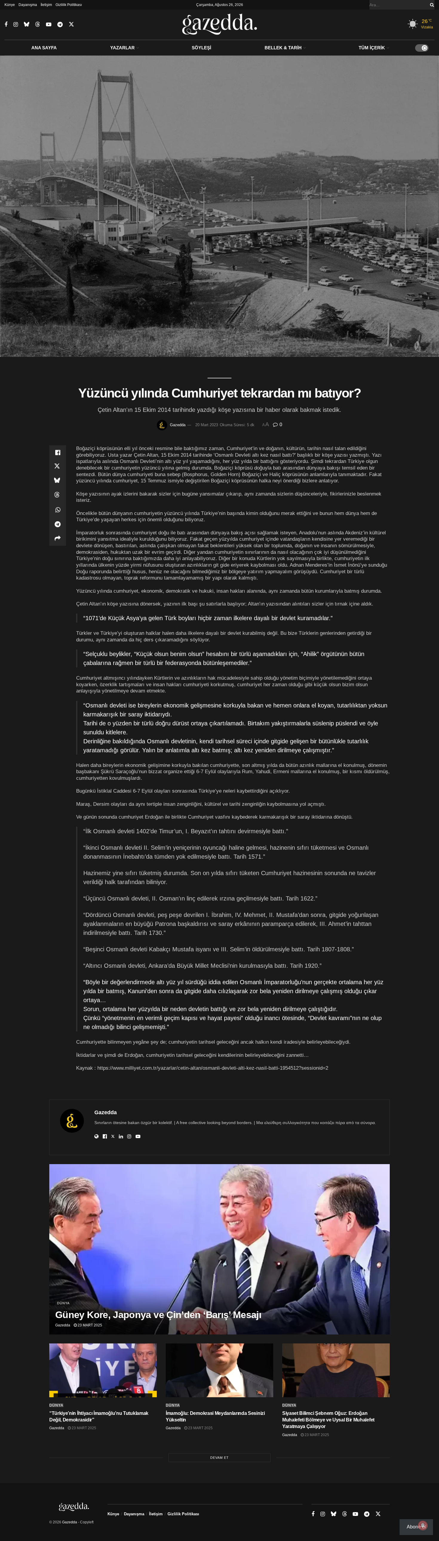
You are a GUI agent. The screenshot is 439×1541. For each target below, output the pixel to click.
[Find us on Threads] (37, 24)
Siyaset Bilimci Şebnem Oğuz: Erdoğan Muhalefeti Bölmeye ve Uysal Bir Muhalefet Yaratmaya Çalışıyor (328, 1420)
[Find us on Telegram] (60, 24)
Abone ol (416, 1526)
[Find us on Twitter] (71, 24)
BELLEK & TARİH (283, 47)
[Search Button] (431, 5)
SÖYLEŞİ (201, 47)
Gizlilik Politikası (69, 5)
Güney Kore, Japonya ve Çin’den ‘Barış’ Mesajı (158, 1314)
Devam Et (219, 1457)
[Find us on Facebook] (5, 24)
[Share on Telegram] (57, 524)
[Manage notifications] (423, 1525)
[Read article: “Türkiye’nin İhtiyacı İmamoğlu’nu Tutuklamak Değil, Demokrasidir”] (103, 1370)
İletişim (46, 5)
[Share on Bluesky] (57, 481)
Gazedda (177, 425)
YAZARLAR (122, 47)
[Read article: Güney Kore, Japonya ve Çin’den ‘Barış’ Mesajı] (219, 1249)
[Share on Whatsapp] (57, 510)
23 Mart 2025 (89, 1325)
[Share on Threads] (57, 495)
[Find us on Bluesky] (26, 24)
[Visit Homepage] (219, 24)
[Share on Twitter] (57, 467)
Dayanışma (28, 5)
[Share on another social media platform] (57, 538)
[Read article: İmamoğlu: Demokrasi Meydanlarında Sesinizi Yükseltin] (219, 1370)
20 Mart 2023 (206, 425)
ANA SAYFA (44, 47)
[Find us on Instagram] (15, 24)
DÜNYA (63, 1303)
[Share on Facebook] (57, 452)
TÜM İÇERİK (372, 47)
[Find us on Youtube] (48, 24)
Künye (9, 5)
